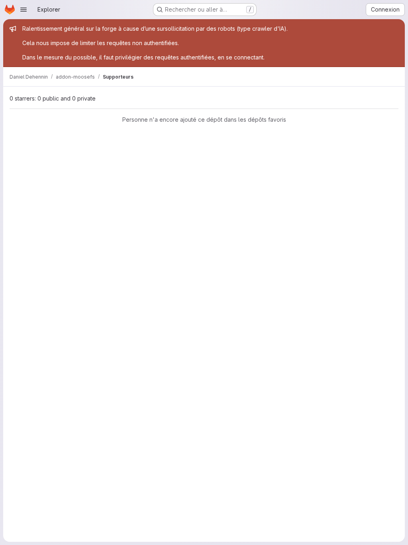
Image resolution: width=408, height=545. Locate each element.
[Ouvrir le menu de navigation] (23, 9)
